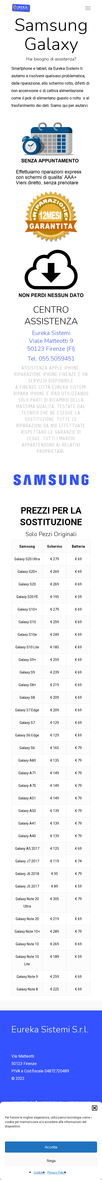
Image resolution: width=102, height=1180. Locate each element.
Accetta (51, 1147)
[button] (94, 1107)
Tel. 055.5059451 (51, 359)
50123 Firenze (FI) (51, 349)
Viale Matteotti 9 (51, 341)
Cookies (39, 1172)
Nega (51, 1161)
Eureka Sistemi (51, 333)
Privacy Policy (56, 1172)
